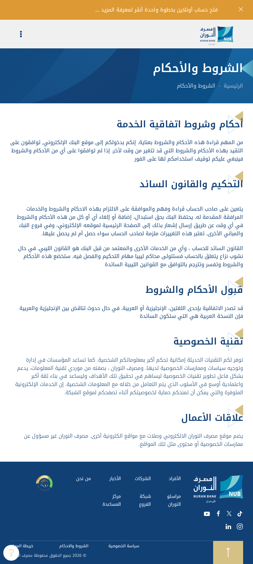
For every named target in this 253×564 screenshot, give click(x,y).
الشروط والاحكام (73, 546)
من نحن (83, 478)
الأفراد (175, 478)
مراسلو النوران (174, 500)
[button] (16, 34)
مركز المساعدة (111, 500)
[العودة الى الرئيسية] (221, 34)
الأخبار (115, 478)
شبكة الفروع (145, 500)
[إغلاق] (241, 9)
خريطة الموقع (21, 546)
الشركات (143, 478)
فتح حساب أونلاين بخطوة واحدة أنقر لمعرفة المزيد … (156, 10)
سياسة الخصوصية (123, 546)
